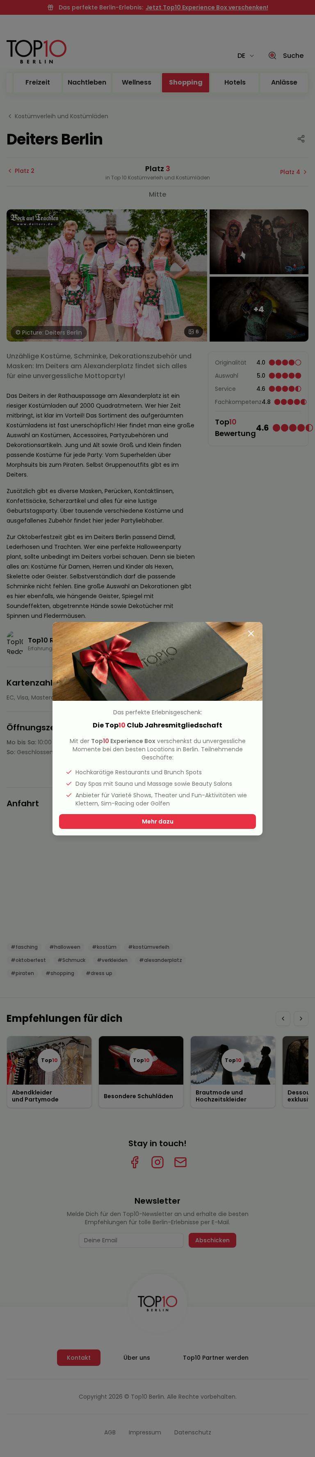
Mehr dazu (157, 821)
